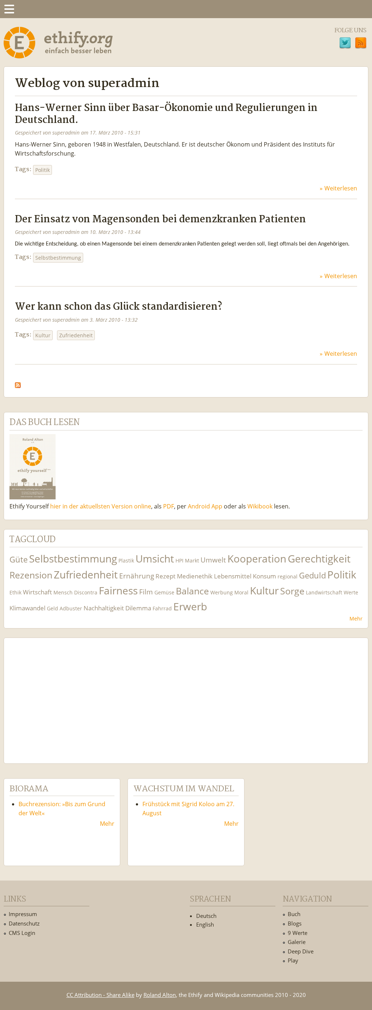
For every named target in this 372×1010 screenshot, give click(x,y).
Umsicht (155, 558)
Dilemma (138, 608)
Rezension (30, 575)
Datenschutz (24, 923)
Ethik (15, 592)
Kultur (42, 335)
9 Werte (297, 932)
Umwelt (213, 560)
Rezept (165, 576)
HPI (179, 560)
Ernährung (136, 576)
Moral (241, 592)
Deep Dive (301, 951)
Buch (294, 914)
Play (293, 960)
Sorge (292, 591)
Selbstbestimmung (58, 257)
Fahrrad (162, 608)
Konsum (264, 576)
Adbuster (71, 608)
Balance (192, 591)
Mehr (356, 618)
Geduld (312, 575)
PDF (168, 506)
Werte (351, 592)
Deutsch (206, 915)
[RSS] (361, 44)
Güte (18, 559)
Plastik (126, 560)
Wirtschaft (37, 592)
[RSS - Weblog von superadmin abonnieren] (18, 383)
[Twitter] (345, 44)
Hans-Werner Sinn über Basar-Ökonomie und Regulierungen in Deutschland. (166, 114)
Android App (205, 506)
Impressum (23, 914)
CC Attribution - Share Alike (100, 994)
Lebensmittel (232, 576)
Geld (52, 608)
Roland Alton (159, 994)
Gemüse (164, 592)
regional (288, 576)
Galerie (297, 941)
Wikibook (259, 506)
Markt (192, 560)
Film (146, 592)
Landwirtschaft (324, 592)
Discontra (85, 592)
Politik (42, 169)
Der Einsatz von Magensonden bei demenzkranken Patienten (160, 219)
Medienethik (195, 576)
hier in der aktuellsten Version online (100, 506)
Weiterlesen (340, 188)
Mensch (63, 592)
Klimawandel (27, 608)
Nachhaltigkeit (104, 608)
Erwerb (190, 606)
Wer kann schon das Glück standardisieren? (118, 307)
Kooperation (256, 558)
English (205, 924)
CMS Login (22, 932)
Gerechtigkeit (319, 558)
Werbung (221, 592)
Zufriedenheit (76, 335)
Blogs (295, 923)
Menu (9, 9)
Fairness (118, 590)
